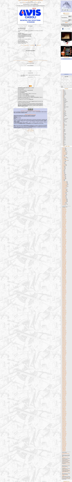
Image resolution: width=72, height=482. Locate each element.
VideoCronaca (64, 190)
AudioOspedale (64, 153)
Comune (63, 159)
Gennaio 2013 (64, 313)
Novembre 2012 (64, 312)
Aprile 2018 (63, 366)
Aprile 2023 (63, 417)
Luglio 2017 (63, 359)
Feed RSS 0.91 (67, 13)
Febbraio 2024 (64, 425)
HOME (20, 0)
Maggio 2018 (64, 367)
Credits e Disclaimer (30, 130)
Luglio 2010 (63, 288)
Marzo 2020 (63, 386)
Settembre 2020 (64, 391)
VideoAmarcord (64, 181)
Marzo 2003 (63, 214)
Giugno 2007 (64, 257)
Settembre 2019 (64, 381)
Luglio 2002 (63, 207)
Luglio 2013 (63, 318)
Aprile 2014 (63, 326)
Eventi (36, 2)
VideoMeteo (63, 196)
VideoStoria (63, 203)
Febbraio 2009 (64, 274)
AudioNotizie (33, 0)
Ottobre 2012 (64, 311)
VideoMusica (64, 197)
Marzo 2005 (63, 234)
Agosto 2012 (64, 309)
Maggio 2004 (64, 226)
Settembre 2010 (64, 290)
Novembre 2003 (64, 221)
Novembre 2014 (64, 332)
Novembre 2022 (64, 413)
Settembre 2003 (64, 219)
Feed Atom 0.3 (67, 14)
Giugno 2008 (64, 267)
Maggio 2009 (64, 276)
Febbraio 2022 (64, 405)
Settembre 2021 (64, 401)
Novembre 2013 (64, 322)
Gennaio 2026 (64, 445)
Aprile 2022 (63, 407)
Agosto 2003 (64, 218)
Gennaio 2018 (64, 364)
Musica (63, 173)
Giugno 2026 (64, 449)
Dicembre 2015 (64, 343)
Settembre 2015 (64, 340)
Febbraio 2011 (64, 294)
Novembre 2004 (64, 231)
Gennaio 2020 (64, 384)
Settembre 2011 (64, 300)
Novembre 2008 (64, 271)
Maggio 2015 (64, 337)
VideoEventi (63, 192)
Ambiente (63, 148)
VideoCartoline (64, 187)
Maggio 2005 (64, 236)
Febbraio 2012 (64, 304)
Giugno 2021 (64, 398)
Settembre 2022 (64, 411)
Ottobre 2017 (64, 361)
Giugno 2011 (64, 297)
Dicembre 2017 (64, 363)
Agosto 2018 (64, 370)
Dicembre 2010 (64, 292)
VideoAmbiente (64, 182)
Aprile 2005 (63, 235)
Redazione (24, 2)
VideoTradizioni (64, 204)
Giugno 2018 (64, 368)
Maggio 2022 (64, 408)
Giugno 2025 (64, 439)
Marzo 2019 (63, 376)
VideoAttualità (64, 185)
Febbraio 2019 (64, 375)
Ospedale (63, 174)
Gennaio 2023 (64, 414)
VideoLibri (63, 195)
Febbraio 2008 (64, 264)
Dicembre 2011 (64, 302)
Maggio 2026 (64, 448)
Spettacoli (63, 178)
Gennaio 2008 (64, 263)
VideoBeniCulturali (64, 186)
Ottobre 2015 (64, 341)
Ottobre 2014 (64, 331)
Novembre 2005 (64, 241)
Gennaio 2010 (64, 283)
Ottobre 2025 (64, 442)
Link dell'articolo (32, 45)
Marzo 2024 (63, 426)
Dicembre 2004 (64, 232)
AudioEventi (64, 152)
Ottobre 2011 (64, 301)
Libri (62, 170)
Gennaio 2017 (64, 354)
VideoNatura (64, 198)
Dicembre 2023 (64, 424)
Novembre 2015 (64, 342)
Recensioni (63, 176)
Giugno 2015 (64, 338)
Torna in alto (30, 129)
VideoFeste (63, 193)
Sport (63, 179)
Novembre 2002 (64, 211)
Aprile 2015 (63, 336)
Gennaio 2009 (64, 273)
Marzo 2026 (63, 446)
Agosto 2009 (64, 279)
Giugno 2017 (64, 358)
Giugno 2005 (64, 237)
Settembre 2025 (64, 441)
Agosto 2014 (64, 329)
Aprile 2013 (63, 316)
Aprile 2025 (63, 437)
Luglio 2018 (63, 369)
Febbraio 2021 (64, 395)
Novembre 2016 (64, 352)
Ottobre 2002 (64, 210)
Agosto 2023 (64, 420)
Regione (63, 177)
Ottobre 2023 (64, 422)
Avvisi (63, 156)
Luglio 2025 (63, 440)
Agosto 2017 (64, 360)
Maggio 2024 (64, 428)
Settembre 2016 (64, 350)
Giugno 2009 (64, 277)
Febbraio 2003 (64, 213)
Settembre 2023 (64, 421)
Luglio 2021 (63, 399)
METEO (66, 22)
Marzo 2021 (63, 396)
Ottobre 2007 (64, 260)
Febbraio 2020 (64, 385)
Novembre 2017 (64, 362)
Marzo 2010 (63, 285)
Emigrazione (63, 165)
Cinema (63, 158)
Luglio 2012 (63, 308)
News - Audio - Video (66, 146)
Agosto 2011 (64, 299)
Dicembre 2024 (64, 434)
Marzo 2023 (63, 416)
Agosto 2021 (64, 400)
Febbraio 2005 (64, 233)
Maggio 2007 (64, 256)
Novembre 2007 (64, 261)
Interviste (63, 168)
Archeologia (63, 150)
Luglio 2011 (63, 298)
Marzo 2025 (63, 436)
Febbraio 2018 (64, 365)
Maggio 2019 (64, 377)
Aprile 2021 (63, 397)
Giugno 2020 (64, 388)
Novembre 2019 (64, 382)
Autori (42, 0)
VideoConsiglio (64, 189)
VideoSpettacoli (64, 201)
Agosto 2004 (64, 228)
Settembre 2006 (64, 249)
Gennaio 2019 (64, 374)
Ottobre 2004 (64, 230)
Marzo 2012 (63, 305)
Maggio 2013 (64, 317)
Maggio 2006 (64, 246)
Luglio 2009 (63, 278)
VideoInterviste (64, 194)
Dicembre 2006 (64, 252)
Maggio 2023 (64, 418)
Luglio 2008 (63, 268)
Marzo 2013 (63, 315)
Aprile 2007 (63, 255)
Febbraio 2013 (64, 314)
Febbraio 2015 (64, 334)
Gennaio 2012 (64, 303)
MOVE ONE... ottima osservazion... (65, 467)
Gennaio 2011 (64, 293)
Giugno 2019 (64, 378)
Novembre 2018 (64, 372)
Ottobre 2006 (64, 250)
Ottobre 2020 (64, 392)
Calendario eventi (64, 157)
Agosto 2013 (64, 319)
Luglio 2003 (63, 217)
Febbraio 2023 (64, 415)
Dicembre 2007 (64, 262)
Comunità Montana (64, 160)
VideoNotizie (29, 0)
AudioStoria (63, 154)
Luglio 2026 (63, 450)
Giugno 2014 (64, 328)
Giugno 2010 (64, 287)
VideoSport (63, 202)
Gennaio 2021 (64, 394)
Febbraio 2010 (64, 284)
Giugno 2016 (64, 348)
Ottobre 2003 (64, 220)
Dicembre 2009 (64, 282)
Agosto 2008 (64, 269)
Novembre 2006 (64, 251)
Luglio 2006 (63, 248)
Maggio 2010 (64, 286)
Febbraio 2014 (64, 324)
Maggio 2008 (64, 266)
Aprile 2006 (63, 245)
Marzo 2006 (63, 244)
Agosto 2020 (64, 390)
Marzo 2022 (63, 406)
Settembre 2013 (64, 320)
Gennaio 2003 (64, 212)
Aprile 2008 (63, 265)
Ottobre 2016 (64, 351)
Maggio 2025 (64, 438)
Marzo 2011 (63, 295)
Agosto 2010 (64, 289)
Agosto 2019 (64, 380)
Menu (63, 171)
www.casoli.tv (66, 44)
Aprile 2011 (63, 296)
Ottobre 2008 (64, 270)
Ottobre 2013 (64, 321)
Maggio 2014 (64, 327)
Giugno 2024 (64, 429)
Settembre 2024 (64, 431)
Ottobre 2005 (64, 240)
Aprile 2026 (63, 447)
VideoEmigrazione (64, 191)
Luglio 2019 (63, 379)
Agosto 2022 (64, 410)
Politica (63, 175)
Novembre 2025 (64, 443)
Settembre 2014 (64, 330)
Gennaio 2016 (64, 344)
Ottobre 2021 (64, 402)
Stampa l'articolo (26, 45)
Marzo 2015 (63, 335)
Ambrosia (63, 149)
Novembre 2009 (64, 281)
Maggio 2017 (64, 357)
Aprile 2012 (63, 306)
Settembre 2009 (64, 280)
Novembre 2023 (64, 423)
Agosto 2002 (64, 208)
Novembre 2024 (64, 433)
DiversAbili (63, 164)
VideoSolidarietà (64, 200)
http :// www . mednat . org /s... (66, 477)
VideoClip (63, 188)
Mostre (63, 172)
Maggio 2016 (64, 347)
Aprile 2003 (63, 215)
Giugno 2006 (64, 247)
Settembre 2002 (64, 209)
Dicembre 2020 (64, 393)
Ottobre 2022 (64, 412)
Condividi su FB (38, 45)
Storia (63, 180)
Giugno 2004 (64, 227)
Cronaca (63, 163)
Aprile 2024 (63, 427)
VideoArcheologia (64, 184)
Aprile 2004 (63, 225)
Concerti (63, 161)
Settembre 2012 (64, 310)
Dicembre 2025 (64, 444)
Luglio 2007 (63, 258)
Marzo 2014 (63, 325)
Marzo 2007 (63, 254)
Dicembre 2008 (64, 272)
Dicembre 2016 (64, 353)
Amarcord (63, 147)
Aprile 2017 (63, 356)
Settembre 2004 (64, 229)
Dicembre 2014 (64, 333)
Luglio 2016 (63, 349)
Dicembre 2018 (64, 373)
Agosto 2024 (64, 430)
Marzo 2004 (63, 224)
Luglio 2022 (63, 409)
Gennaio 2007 (64, 253)
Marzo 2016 (63, 345)
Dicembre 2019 (64, 383)
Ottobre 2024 (64, 432)
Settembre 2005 (64, 239)
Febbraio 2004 (64, 223)
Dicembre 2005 (64, 242)
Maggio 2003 (64, 216)
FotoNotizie (25, 0)
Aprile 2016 (63, 346)
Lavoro (63, 169)
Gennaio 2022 (64, 404)
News (22, 0)
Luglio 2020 (63, 389)
